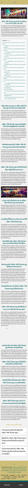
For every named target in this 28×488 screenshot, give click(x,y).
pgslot (19, 26)
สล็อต (4, 26)
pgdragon (24, 475)
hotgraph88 (7, 477)
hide (9, 40)
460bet (9, 478)
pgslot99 (3, 478)
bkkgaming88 (4, 475)
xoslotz (18, 475)
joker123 (14, 478)
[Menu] (2, 2)
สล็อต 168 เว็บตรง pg (7, 467)
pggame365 (21, 477)
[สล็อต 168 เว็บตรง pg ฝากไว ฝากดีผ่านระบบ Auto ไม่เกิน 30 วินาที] (15, 2)
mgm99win (12, 475)
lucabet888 (14, 477)
